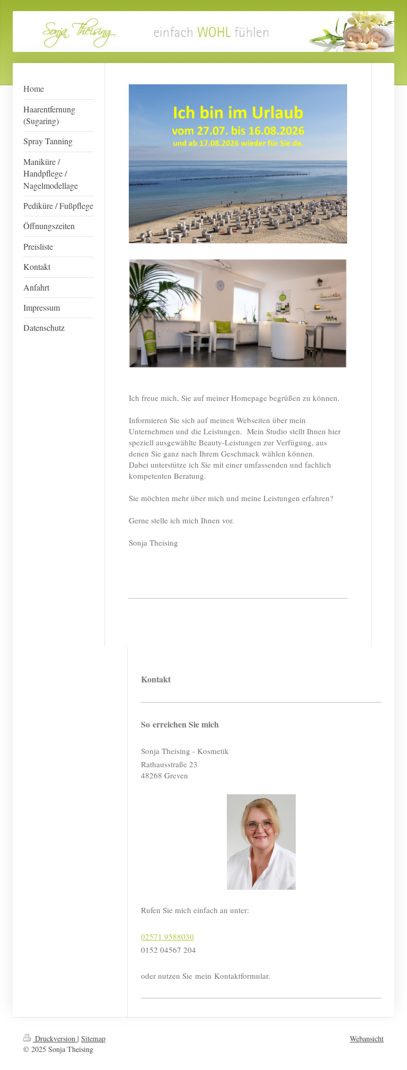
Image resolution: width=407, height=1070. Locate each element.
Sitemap (93, 1038)
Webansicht (367, 1038)
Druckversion (55, 1038)
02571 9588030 (167, 936)
